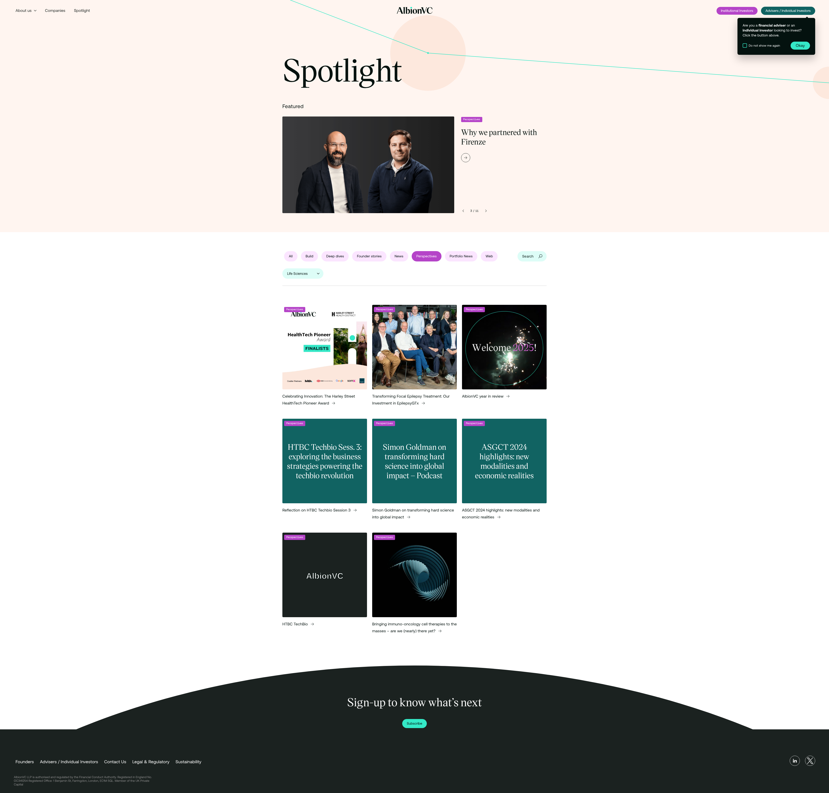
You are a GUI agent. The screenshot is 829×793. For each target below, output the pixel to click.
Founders (25, 761)
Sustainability (188, 761)
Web (489, 256)
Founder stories (369, 256)
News (399, 256)
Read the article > (324, 359)
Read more (414, 164)
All (291, 256)
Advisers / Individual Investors (788, 11)
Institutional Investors (737, 11)
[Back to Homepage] (414, 10)
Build (309, 256)
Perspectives (471, 119)
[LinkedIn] (795, 761)
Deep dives (335, 256)
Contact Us (115, 761)
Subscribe (414, 723)
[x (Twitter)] (810, 761)
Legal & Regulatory (150, 761)
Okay (800, 45)
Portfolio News (461, 256)
